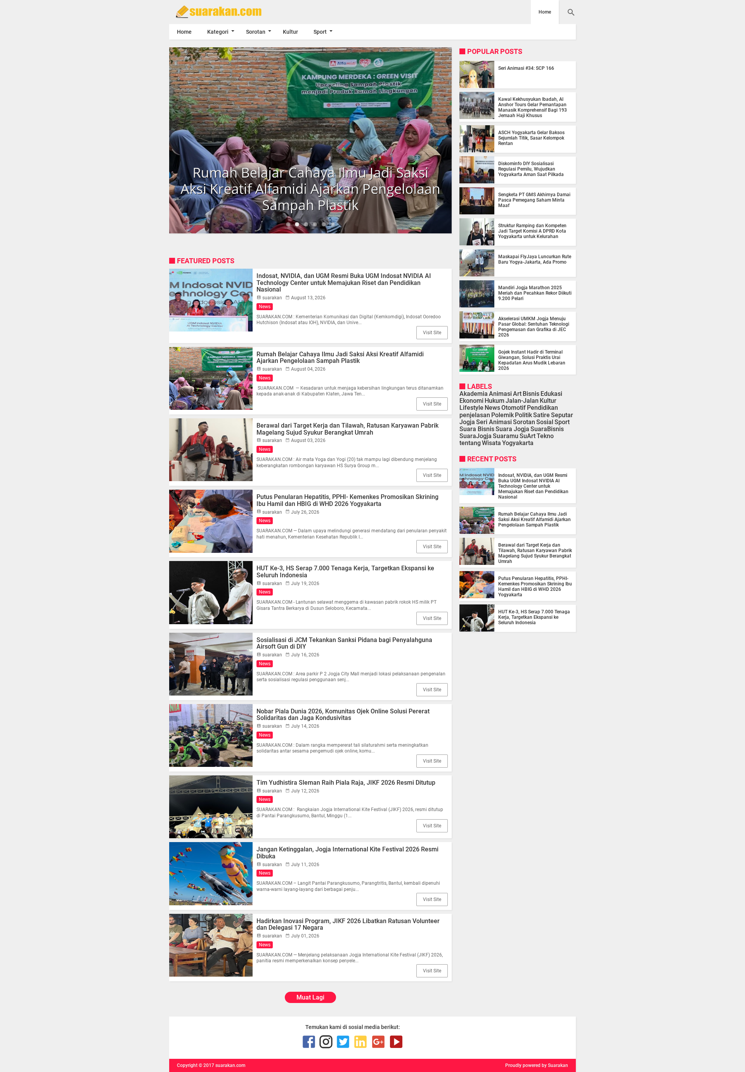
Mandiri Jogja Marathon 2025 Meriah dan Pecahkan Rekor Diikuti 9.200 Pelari (535, 293)
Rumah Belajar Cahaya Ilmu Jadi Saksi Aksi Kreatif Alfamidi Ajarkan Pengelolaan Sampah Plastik (340, 357)
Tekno (545, 436)
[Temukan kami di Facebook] (309, 1042)
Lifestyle (471, 407)
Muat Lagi (310, 997)
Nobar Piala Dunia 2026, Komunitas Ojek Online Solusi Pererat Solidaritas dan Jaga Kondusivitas (343, 715)
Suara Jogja (512, 428)
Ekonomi (471, 400)
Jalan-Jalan (522, 400)
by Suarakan (555, 1065)
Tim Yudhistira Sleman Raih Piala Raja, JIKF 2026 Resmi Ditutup (345, 782)
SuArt (527, 436)
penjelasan (474, 414)
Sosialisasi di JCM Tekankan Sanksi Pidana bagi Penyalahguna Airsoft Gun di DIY (344, 643)
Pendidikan (542, 407)
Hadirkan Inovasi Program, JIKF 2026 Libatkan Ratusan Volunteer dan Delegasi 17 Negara (348, 924)
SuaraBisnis (547, 428)
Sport (320, 32)
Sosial (544, 421)
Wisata (491, 443)
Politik (523, 414)
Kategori (218, 32)
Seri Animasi (494, 421)
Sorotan (255, 32)
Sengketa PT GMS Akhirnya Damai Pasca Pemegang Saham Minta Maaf (534, 200)
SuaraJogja (475, 436)
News (264, 306)
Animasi (500, 393)
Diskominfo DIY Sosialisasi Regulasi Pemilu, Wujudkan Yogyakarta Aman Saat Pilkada (531, 169)
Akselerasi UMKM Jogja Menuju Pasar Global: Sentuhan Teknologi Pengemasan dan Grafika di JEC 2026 (533, 326)
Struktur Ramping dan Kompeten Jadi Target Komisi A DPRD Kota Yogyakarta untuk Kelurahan (532, 231)
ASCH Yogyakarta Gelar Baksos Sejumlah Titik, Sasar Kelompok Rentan (531, 137)
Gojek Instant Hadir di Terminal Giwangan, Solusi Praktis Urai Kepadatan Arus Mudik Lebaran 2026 (531, 360)
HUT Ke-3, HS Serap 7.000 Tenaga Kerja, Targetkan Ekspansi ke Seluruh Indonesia (345, 571)
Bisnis (531, 393)
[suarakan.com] (230, 11)
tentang (470, 443)
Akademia (473, 393)
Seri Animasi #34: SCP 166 (526, 68)
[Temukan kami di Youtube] (396, 1042)
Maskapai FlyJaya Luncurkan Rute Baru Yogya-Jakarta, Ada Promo (534, 259)
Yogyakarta (518, 443)
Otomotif (513, 407)
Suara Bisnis (476, 428)
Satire (541, 414)
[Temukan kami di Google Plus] (378, 1041)
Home (545, 12)
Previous (157, 140)
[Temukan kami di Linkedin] (360, 1042)
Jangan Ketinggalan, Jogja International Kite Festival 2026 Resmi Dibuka (347, 853)
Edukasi (551, 393)
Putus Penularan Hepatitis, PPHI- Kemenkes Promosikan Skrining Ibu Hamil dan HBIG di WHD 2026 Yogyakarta (347, 500)
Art (517, 393)
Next (463, 140)
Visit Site (432, 332)
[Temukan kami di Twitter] (343, 1042)
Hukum (494, 400)
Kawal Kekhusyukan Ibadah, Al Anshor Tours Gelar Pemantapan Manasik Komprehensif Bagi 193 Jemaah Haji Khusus (532, 107)
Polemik (502, 414)
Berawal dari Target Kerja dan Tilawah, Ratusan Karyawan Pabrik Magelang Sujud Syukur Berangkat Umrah (347, 429)
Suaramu (505, 436)
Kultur (290, 32)
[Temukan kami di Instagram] (326, 1042)
